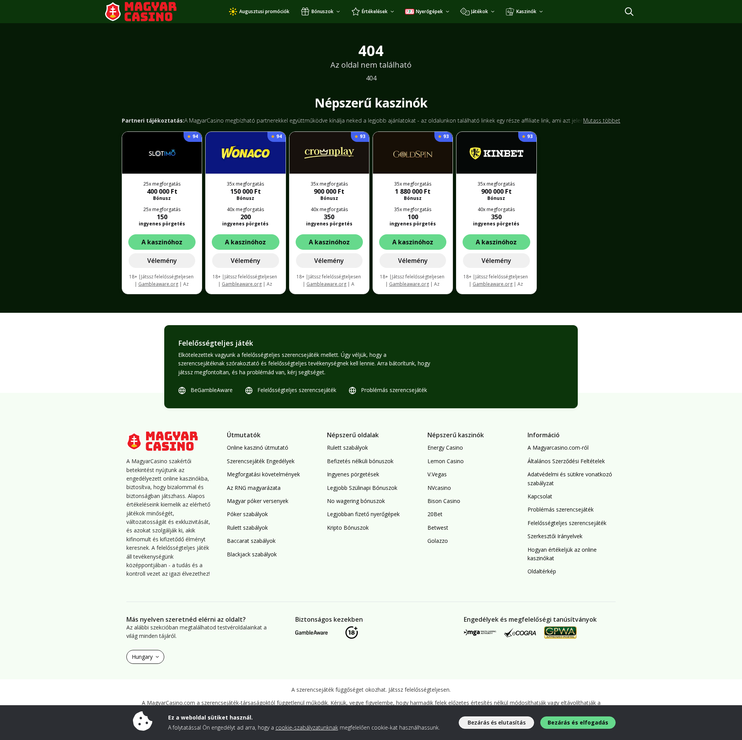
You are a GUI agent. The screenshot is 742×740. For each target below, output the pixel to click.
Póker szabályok (247, 514)
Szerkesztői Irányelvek (555, 536)
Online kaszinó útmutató (257, 447)
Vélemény (162, 260)
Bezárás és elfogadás (578, 722)
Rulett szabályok (247, 527)
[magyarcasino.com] (148, 11)
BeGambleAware (212, 390)
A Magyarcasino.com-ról (558, 447)
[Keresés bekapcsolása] (629, 11)
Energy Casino (445, 447)
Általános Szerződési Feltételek (566, 461)
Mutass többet (601, 120)
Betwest (437, 527)
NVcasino (439, 487)
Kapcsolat (540, 496)
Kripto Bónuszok (348, 527)
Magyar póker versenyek (257, 501)
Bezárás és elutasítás (497, 722)
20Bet (434, 514)
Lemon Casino (445, 461)
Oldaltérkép (542, 571)
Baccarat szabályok (251, 540)
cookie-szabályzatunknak (307, 727)
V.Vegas (437, 474)
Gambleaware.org (158, 284)
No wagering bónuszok (356, 501)
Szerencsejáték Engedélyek (260, 461)
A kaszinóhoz (161, 242)
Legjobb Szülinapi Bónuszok (362, 487)
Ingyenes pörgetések (353, 474)
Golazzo (437, 540)
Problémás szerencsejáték (394, 390)
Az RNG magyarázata (254, 487)
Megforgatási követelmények (263, 474)
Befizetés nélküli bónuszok (360, 461)
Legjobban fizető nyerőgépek (363, 514)
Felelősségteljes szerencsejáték (296, 390)
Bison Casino (443, 501)
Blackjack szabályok (252, 554)
